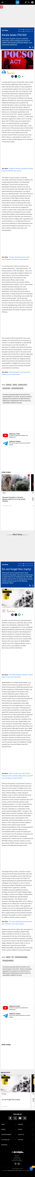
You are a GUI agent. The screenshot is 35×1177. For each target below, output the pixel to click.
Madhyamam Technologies (14, 1170)
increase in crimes (22, 384)
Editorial (5, 30)
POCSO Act (8, 384)
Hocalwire (29, 1170)
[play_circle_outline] (15, 482)
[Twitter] (15, 76)
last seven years (6, 388)
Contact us (17, 1157)
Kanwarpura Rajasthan (8, 960)
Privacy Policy (17, 1159)
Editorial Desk (11, 73)
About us (17, 1155)
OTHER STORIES (6, 472)
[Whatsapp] (19, 76)
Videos (4, 492)
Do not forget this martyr (16, 569)
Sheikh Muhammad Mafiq (21, 957)
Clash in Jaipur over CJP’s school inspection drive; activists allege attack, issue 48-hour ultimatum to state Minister (17, 776)
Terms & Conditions (17, 1160)
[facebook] (12, 76)
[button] (2, 2)
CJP (13, 957)
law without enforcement (17, 388)
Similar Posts (5, 1072)
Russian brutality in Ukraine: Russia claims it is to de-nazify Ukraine (13, 499)
